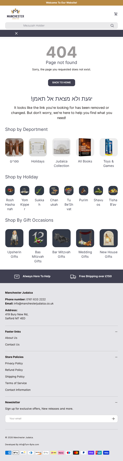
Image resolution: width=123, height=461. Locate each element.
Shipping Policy (15, 376)
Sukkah (39, 202)
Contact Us (12, 344)
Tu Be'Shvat (69, 204)
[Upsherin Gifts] (14, 238)
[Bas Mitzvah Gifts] (38, 238)
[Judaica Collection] (61, 147)
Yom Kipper (24, 204)
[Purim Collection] (83, 190)
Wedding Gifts (85, 254)
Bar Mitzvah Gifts (61, 254)
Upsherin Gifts (14, 254)
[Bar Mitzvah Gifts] (61, 238)
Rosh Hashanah (10, 204)
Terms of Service (16, 383)
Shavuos (98, 202)
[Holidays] (38, 147)
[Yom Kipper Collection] (24, 190)
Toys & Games (108, 163)
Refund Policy (14, 369)
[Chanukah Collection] (54, 190)
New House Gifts (109, 254)
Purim (83, 200)
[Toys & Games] (109, 147)
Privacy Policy (14, 363)
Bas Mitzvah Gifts (38, 256)
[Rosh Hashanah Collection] (10, 190)
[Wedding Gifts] (85, 238)
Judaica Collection (61, 163)
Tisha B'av (113, 202)
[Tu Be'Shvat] (69, 190)
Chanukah (54, 202)
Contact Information (18, 389)
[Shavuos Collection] (98, 190)
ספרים (14, 161)
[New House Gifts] (109, 238)
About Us (11, 337)
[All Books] (85, 147)
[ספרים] (14, 147)
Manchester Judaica (23, 437)
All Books (85, 161)
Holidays (38, 161)
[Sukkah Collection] (39, 190)
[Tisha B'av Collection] (113, 190)
